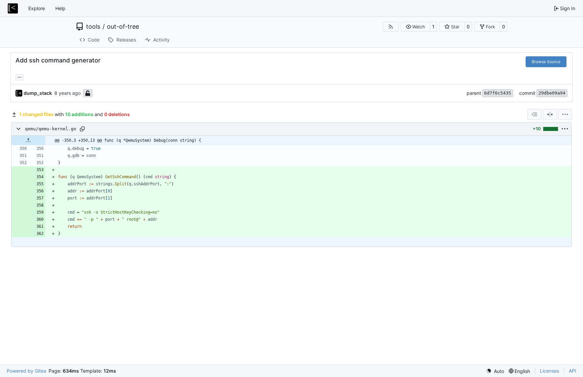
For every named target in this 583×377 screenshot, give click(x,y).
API (572, 371)
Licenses (549, 371)
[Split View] (550, 114)
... (20, 76)
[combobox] (534, 114)
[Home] (12, 8)
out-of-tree (123, 26)
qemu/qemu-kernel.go (50, 128)
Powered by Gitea (26, 371)
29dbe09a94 (551, 93)
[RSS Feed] (390, 27)
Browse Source (546, 61)
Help (60, 8)
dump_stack (38, 93)
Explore (36, 8)
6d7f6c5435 (497, 93)
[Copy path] (82, 129)
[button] (415, 27)
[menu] (565, 114)
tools (93, 26)
